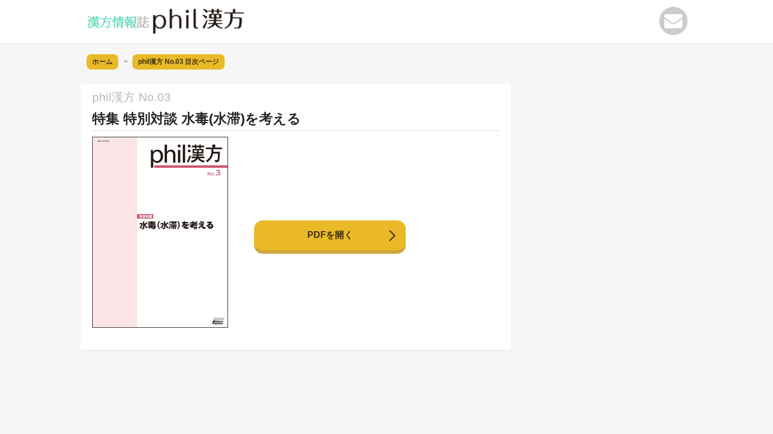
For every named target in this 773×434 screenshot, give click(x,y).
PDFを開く (330, 235)
